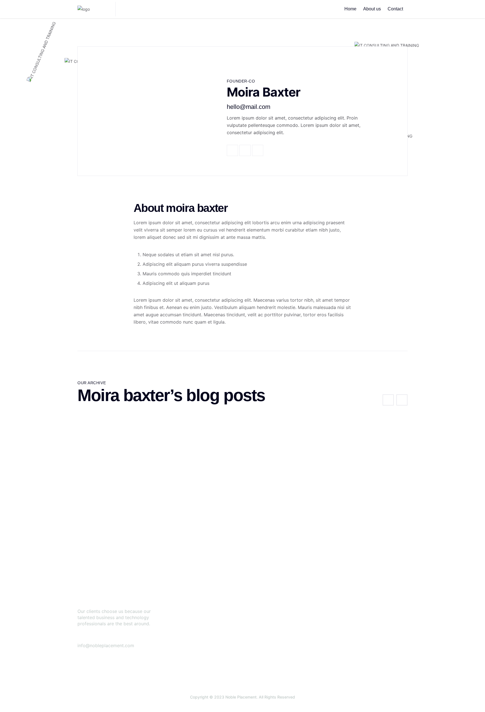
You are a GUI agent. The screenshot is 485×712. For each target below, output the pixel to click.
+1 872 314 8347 (121, 638)
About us (372, 8)
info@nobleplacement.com (105, 645)
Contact (395, 8)
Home (350, 8)
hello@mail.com (248, 106)
